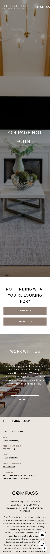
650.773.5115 (9, 449)
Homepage (25, 310)
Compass (39, 520)
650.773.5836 (9, 466)
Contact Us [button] (25, 321)
